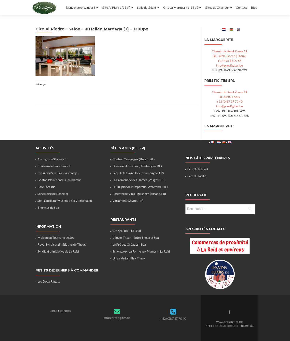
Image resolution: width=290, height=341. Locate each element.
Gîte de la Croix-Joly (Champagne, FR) (138, 173)
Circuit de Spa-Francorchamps (58, 173)
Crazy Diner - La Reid (126, 230)
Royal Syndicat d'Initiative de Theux (61, 244)
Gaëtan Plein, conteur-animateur (59, 180)
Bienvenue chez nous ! (80, 7)
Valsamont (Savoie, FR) (127, 200)
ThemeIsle (246, 325)
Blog (254, 7)
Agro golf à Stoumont (51, 159)
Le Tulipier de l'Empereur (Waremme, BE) (140, 187)
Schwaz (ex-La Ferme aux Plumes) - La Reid (141, 251)
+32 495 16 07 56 (229, 60)
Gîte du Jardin (196, 176)
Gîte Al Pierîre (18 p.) (116, 7)
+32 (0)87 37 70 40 (229, 101)
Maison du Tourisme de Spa (55, 237)
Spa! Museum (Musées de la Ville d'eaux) (64, 200)
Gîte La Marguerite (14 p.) (180, 7)
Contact (241, 7)
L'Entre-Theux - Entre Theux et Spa (135, 237)
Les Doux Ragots (48, 281)
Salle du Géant (146, 7)
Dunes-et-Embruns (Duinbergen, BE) (137, 166)
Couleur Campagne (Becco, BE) (133, 159)
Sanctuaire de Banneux (52, 193)
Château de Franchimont (53, 166)
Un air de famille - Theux (128, 258)
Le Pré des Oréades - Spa (129, 244)
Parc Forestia (46, 187)
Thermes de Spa (48, 207)
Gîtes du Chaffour (217, 7)
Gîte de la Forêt (197, 169)
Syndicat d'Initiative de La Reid (58, 251)
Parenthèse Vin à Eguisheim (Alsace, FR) (139, 193)
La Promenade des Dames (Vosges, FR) (138, 180)
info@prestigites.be (229, 65)
